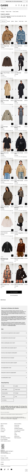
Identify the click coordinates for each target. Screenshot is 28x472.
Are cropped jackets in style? (6, 367)
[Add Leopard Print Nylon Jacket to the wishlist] (13, 107)
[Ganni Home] (4, 5)
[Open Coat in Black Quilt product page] (20, 61)
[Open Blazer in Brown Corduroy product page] (20, 247)
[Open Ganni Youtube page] (11, 469)
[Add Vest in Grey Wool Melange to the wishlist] (26, 107)
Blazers (16, 21)
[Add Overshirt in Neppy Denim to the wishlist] (26, 213)
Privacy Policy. (15, 418)
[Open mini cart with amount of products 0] (24, 5)
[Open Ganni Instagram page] (1, 469)
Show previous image (2, 34)
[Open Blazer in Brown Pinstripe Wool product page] (7, 61)
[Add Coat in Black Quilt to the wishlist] (26, 53)
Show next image (12, 34)
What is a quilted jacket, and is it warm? (8, 342)
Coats (26, 21)
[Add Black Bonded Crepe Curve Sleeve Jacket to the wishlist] (13, 238)
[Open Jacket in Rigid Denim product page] (20, 35)
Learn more (11, 48)
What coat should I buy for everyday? (7, 357)
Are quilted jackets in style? (6, 377)
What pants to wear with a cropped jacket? (8, 372)
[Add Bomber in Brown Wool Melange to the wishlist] (13, 187)
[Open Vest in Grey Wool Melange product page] (20, 115)
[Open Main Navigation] (27, 5)
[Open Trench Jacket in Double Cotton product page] (20, 141)
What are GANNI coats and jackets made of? (9, 347)
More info (9, 17)
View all (8, 21)
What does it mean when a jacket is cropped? (9, 362)
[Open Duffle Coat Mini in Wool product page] (20, 273)
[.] (14, 1)
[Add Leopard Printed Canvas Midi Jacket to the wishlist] (26, 187)
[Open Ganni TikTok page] (4, 469)
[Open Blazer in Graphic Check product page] (7, 273)
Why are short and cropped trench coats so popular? (10, 332)
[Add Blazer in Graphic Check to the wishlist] (13, 265)
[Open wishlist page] (19, 5)
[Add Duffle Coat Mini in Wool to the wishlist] (26, 265)
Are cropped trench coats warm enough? (8, 337)
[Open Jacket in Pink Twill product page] (7, 222)
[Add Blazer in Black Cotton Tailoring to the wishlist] (13, 133)
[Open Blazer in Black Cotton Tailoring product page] (7, 141)
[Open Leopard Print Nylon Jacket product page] (7, 115)
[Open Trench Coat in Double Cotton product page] (7, 89)
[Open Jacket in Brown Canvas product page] (7, 169)
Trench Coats (21, 21)
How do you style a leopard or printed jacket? (9, 352)
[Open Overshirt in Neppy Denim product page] (20, 222)
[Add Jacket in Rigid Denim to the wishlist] (26, 26)
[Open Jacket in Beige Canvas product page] (7, 35)
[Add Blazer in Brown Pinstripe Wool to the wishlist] (13, 53)
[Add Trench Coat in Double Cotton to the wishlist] (13, 80)
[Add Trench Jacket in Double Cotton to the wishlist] (26, 133)
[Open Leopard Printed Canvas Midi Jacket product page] (20, 195)
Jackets (12, 21)
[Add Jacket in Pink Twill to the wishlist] (13, 213)
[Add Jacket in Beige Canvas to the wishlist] (13, 26)
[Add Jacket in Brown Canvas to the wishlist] (13, 161)
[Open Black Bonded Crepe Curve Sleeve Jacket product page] (7, 247)
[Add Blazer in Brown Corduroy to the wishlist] (26, 238)
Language (2, 462)
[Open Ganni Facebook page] (8, 469)
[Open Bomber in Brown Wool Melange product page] (7, 195)
